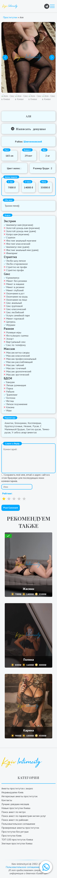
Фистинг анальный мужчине (21, 240)
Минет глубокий (15, 290)
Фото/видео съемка (17, 335)
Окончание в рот (15, 293)
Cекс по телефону (16, 345)
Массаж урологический (18, 371)
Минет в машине (15, 284)
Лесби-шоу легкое (16, 260)
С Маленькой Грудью (23, 428)
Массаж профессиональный (21, 358)
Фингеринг (11, 253)
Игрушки (10, 324)
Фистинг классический (18, 243)
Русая (36, 426)
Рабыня (10, 391)
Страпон (10, 237)
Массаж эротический (17, 374)
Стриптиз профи (15, 270)
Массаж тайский (15, 365)
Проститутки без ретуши (14, 831)
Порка (9, 388)
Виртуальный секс (16, 341)
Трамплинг (11, 394)
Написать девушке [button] (30, 128)
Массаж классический (18, 355)
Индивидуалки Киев (12, 792)
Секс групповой (14, 306)
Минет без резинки (16, 280)
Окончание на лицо (16, 299)
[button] (46, 867)
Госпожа (10, 397)
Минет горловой (15, 318)
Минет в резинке (15, 287)
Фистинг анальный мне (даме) (22, 250)
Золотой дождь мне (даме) (21, 231)
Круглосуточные (13, 426)
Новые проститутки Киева (15, 808)
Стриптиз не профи (16, 267)
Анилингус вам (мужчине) (19, 224)
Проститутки (10, 17)
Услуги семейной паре (18, 315)
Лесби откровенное (17, 263)
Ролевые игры (13, 332)
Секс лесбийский (15, 312)
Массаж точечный (16, 368)
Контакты (6, 800)
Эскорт (10, 338)
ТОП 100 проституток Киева (17, 839)
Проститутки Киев (11, 835)
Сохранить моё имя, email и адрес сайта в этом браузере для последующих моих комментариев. (25, 478)
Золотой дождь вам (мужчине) (23, 228)
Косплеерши (34, 423)
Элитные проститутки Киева (16, 843)
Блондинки (20, 423)
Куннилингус (12, 277)
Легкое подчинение (16, 404)
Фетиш (10, 401)
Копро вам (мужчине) (17, 234)
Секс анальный (14, 302)
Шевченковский (33, 141)
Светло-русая (33, 429)
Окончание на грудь (17, 296)
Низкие (27, 426)
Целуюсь (11, 321)
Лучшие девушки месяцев (15, 804)
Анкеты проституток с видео (17, 788)
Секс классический (16, 309)
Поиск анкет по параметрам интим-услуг (23, 815)
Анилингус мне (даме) (17, 246)
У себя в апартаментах (24, 432)
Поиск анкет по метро (13, 812)
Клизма (10, 407)
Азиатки (9, 423)
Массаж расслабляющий (19, 362)
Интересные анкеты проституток (19, 796)
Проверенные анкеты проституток (20, 827)
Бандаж (10, 382)
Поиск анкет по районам (14, 819)
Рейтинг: (7, 493)
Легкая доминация (16, 385)
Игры (9, 410)
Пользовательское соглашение (18, 823)
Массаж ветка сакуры (18, 352)
